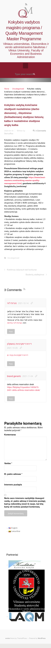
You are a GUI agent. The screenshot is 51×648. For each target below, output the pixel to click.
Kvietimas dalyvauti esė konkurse (22, 269)
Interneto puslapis (13, 484)
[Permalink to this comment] (32, 303)
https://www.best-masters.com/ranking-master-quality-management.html (24, 180)
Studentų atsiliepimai (35, 274)
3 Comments (41, 130)
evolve (7, 638)
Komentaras (10, 434)
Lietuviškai (15, 531)
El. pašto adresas (13, 474)
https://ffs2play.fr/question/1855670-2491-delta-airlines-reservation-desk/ (23, 388)
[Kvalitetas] (24, 564)
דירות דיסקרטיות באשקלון (19, 343)
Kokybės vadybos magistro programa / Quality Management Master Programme (24, 30)
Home (6, 88)
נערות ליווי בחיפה (14, 322)
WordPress (42, 638)
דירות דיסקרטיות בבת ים (17, 355)
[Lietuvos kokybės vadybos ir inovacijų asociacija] (26, 616)
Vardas (8, 463)
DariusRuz (8, 133)
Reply (11, 331)
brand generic (14, 376)
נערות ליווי (12, 303)
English (14, 528)
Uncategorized (18, 88)
